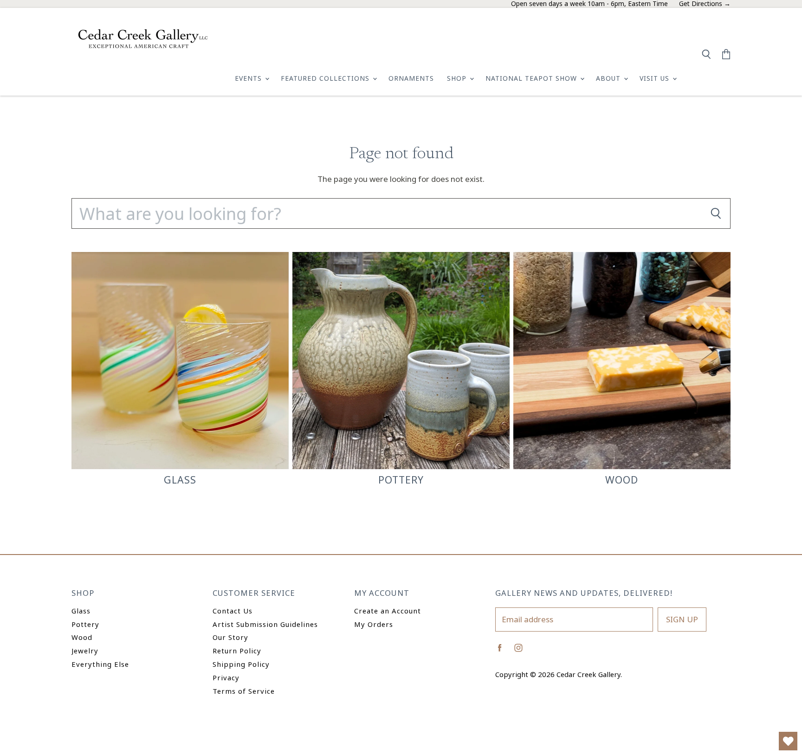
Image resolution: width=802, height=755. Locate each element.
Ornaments (411, 78)
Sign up (682, 619)
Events (249, 78)
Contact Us (232, 610)
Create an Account (387, 610)
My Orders (373, 624)
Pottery (85, 624)
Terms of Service (244, 691)
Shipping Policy (241, 664)
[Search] (715, 213)
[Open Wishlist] (788, 741)
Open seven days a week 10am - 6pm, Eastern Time (589, 4)
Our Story (230, 637)
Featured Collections (326, 78)
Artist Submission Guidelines (265, 624)
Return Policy (237, 650)
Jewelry (84, 650)
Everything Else (100, 664)
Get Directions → (705, 4)
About (609, 78)
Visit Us (656, 78)
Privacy (226, 677)
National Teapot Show (532, 78)
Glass (81, 610)
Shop (458, 78)
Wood (81, 637)
